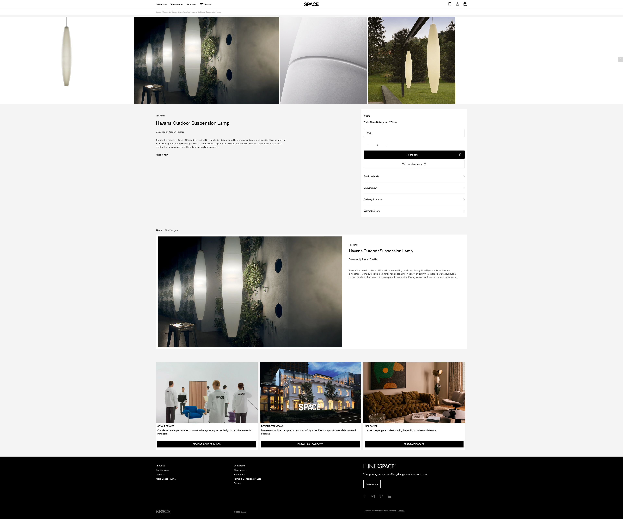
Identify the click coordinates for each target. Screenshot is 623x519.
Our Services (162, 470)
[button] (450, 4)
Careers (160, 474)
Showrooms (177, 4)
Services (191, 4)
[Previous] (2, 59)
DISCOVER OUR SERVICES (207, 444)
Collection (161, 4)
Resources (239, 474)
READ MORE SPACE (414, 444)
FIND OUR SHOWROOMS (310, 444)
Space (158, 11)
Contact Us (239, 465)
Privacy (237, 483)
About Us (160, 465)
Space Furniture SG (311, 4)
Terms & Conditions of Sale (247, 478)
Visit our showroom (412, 164)
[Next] (620, 59)
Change (401, 510)
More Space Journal (166, 478)
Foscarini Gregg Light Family (176, 11)
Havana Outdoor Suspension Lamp (206, 11)
